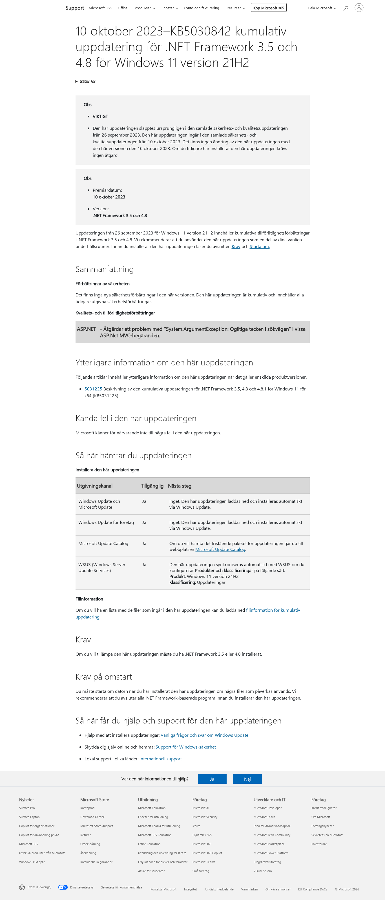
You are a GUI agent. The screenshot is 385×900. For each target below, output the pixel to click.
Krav (236, 246)
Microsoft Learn (264, 817)
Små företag (201, 871)
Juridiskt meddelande (219, 889)
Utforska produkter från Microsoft (42, 853)
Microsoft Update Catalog (220, 549)
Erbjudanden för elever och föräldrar (162, 862)
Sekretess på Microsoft (327, 835)
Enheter (167, 7)
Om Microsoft (320, 817)
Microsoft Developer (268, 808)
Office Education (149, 844)
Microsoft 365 (100, 7)
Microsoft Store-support (96, 826)
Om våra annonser (278, 889)
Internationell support (161, 758)
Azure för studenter (151, 871)
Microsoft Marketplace (269, 844)
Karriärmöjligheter (324, 808)
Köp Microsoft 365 (268, 7)
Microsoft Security (205, 817)
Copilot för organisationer (36, 826)
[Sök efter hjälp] (345, 7)
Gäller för (87, 81)
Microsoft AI (201, 808)
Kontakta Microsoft (163, 889)
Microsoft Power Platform (271, 853)
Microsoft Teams (204, 862)
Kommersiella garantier (96, 862)
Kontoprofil (87, 808)
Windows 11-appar (32, 862)
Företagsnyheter (322, 826)
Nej (247, 779)
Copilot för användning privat (39, 835)
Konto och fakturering (201, 7)
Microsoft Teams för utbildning (159, 826)
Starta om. (260, 246)
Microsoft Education (151, 808)
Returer (85, 835)
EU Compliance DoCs (312, 889)
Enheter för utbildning (153, 817)
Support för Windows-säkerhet (186, 747)
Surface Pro (27, 808)
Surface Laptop (29, 817)
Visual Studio (263, 871)
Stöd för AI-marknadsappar (272, 826)
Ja (212, 779)
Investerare (319, 844)
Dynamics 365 (202, 835)
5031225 (93, 389)
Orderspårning (90, 844)
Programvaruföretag (267, 862)
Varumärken (249, 889)
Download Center (92, 817)
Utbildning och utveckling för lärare (162, 853)
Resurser (234, 7)
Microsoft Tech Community (272, 835)
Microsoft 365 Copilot (207, 853)
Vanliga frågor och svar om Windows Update (204, 735)
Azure (196, 826)
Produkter (143, 7)
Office (122, 7)
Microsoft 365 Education (154, 835)
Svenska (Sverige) (39, 887)
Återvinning (88, 853)
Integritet (190, 889)
